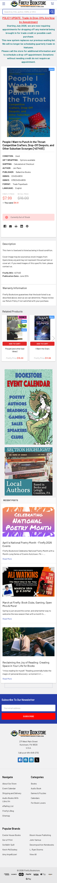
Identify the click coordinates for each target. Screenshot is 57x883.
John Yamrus (35, 840)
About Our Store (9, 783)
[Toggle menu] (3, 3)
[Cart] (53, 4)
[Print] (16, 226)
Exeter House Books (11, 835)
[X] (36, 760)
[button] (28, 407)
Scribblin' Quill (8, 844)
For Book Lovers (38, 803)
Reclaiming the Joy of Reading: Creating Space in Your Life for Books (26, 664)
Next (53, 338)
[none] (28, 102)
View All (33, 854)
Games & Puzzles (38, 793)
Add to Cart (14, 343)
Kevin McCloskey (9, 849)
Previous (3, 338)
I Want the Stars (42, 348)
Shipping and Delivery (11, 793)
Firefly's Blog (8, 811)
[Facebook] (5, 226)
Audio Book (36, 788)
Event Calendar (9, 788)
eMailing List (8, 806)
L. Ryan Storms (36, 849)
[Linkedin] (21, 226)
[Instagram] (25, 760)
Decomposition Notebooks (42, 844)
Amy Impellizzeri (9, 854)
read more (7, 558)
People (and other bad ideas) (14, 350)
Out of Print (7, 840)
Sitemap (6, 815)
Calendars (35, 798)
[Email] (10, 226)
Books (34, 783)
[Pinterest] (27, 226)
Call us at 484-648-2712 (28, 752)
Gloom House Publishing (40, 835)
